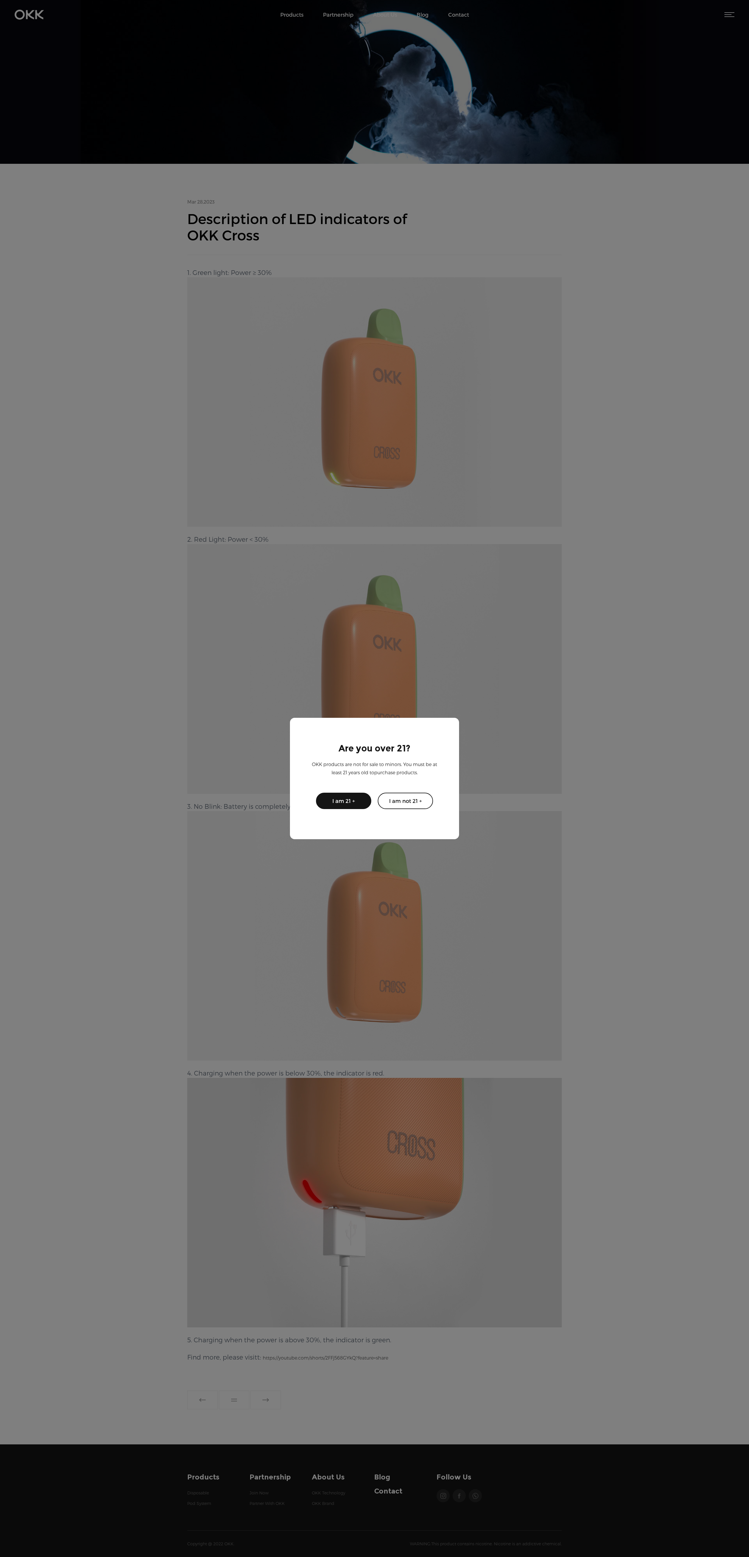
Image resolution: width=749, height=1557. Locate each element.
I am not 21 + (405, 801)
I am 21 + (343, 801)
